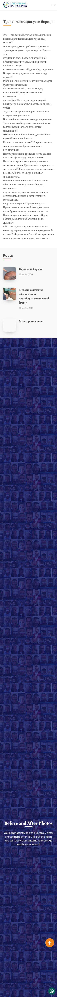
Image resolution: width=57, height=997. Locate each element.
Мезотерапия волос (31, 321)
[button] (49, 942)
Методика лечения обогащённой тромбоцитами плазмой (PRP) (34, 296)
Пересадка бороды (30, 269)
